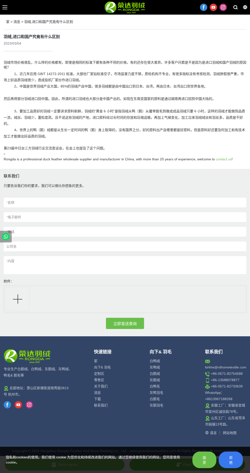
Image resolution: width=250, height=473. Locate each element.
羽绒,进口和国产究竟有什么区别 (48, 22)
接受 (204, 460)
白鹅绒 (155, 374)
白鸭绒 (155, 361)
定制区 (99, 374)
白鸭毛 (155, 386)
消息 (16, 22)
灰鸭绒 (155, 367)
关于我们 (101, 386)
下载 (97, 399)
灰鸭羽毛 (156, 393)
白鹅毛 (155, 399)
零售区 (99, 380)
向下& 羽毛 (102, 367)
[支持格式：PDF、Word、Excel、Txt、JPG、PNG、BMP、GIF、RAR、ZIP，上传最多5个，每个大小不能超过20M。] (17, 299)
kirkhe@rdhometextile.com (225, 367)
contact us (224, 159)
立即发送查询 (125, 324)
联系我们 (101, 405)
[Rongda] (6, 236)
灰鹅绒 (155, 380)
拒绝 (231, 460)
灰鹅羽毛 (156, 405)
